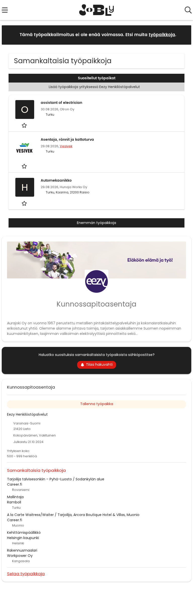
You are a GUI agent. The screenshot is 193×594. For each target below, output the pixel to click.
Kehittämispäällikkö (24, 532)
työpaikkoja (162, 34)
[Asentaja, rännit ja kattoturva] (24, 148)
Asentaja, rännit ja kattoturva (67, 139)
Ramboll (14, 502)
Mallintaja (15, 496)
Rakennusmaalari (22, 550)
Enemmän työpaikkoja (96, 222)
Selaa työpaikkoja (26, 573)
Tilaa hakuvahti (99, 364)
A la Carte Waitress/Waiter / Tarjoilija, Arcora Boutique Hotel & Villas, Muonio (73, 514)
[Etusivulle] (96, 10)
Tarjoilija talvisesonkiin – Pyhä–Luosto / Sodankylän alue (55, 479)
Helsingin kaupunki (23, 537)
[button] (183, 34)
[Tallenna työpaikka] (25, 125)
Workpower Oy (20, 555)
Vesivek (66, 146)
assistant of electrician (61, 102)
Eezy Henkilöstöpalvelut (27, 414)
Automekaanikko (56, 180)
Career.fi (14, 484)
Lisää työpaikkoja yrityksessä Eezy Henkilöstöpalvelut (94, 86)
